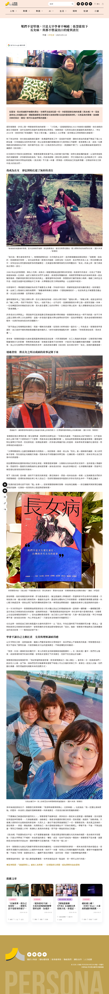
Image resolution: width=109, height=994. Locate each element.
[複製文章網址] (5, 503)
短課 (86, 10)
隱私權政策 (44, 959)
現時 (75, 10)
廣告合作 (78, 959)
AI (50, 10)
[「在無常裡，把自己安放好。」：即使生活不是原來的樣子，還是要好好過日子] (17, 885)
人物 (12, 10)
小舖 (97, 10)
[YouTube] (86, 3)
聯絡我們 (68, 959)
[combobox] (59, 4)
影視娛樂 (37, 899)
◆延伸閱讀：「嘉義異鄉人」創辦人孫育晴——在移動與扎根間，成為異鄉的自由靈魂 (43, 864)
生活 (62, 10)
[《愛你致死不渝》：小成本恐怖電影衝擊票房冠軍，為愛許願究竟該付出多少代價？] (42, 885)
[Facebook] (78, 3)
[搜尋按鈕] (72, 4)
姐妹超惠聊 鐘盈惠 (65, 899)
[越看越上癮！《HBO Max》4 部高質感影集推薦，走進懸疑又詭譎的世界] (91, 885)
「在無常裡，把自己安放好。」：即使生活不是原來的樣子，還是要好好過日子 (17, 907)
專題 (38, 10)
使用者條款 (56, 959)
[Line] (90, 3)
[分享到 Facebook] (5, 484)
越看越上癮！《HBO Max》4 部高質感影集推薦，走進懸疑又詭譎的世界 (91, 907)
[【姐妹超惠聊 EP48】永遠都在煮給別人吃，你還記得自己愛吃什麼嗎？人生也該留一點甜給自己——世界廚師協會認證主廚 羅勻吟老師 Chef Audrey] (67, 885)
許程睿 (51, 35)
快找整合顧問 (92, 967)
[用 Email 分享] (5, 497)
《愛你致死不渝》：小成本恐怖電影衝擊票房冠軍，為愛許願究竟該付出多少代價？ (42, 908)
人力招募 (88, 959)
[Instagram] (82, 3)
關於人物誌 (32, 959)
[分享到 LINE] (5, 490)
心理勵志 (13, 899)
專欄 (25, 10)
